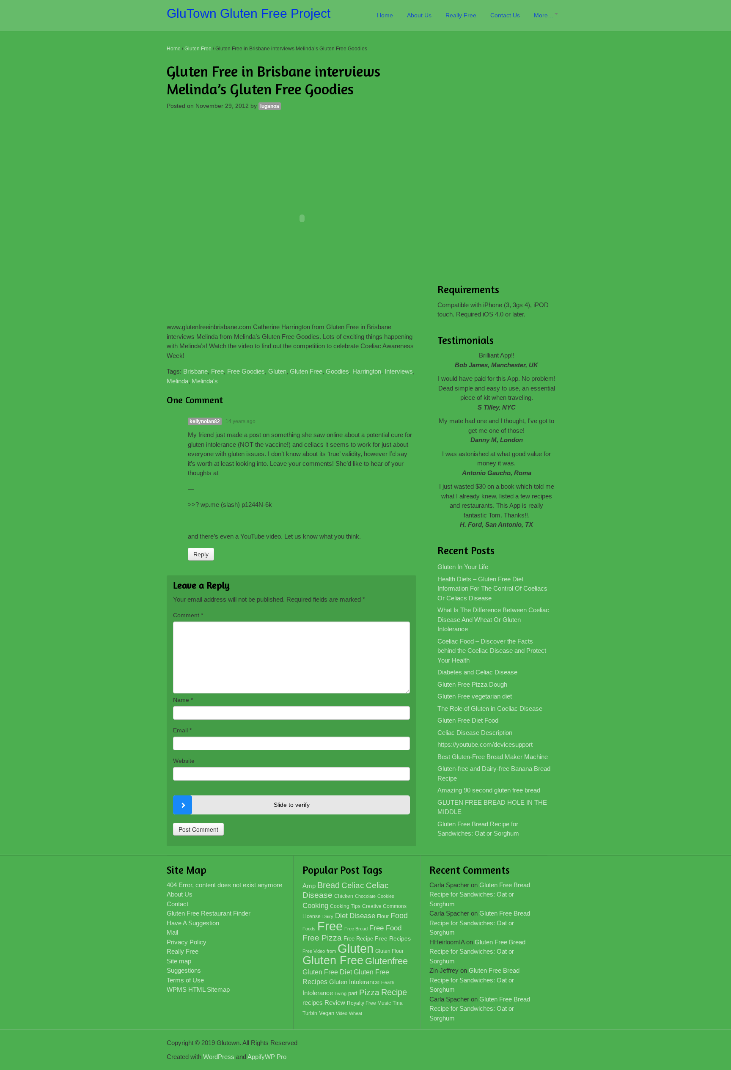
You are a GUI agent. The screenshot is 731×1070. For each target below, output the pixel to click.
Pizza (369, 992)
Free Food (385, 928)
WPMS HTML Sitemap (198, 989)
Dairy (327, 916)
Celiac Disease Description (474, 732)
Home (385, 15)
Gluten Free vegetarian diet (474, 696)
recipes (312, 1002)
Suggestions (184, 970)
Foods (309, 928)
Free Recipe (358, 938)
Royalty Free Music (369, 1003)
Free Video (313, 951)
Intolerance (317, 992)
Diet (341, 916)
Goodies (337, 371)
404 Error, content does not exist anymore (224, 884)
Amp (309, 886)
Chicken (343, 896)
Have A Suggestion (193, 923)
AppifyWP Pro (266, 1056)
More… (544, 15)
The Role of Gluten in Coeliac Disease (489, 708)
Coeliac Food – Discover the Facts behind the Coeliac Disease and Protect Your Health (491, 651)
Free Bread (356, 928)
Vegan (326, 1013)
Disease (362, 916)
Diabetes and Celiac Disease (477, 672)
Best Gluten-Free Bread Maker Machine (492, 756)
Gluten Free (198, 49)
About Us (419, 15)
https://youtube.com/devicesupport (485, 744)
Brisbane (195, 371)
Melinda (177, 381)
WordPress (218, 1056)
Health (387, 982)
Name (183, 699)
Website (184, 760)
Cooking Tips (345, 906)
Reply (201, 554)
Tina (398, 1003)
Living (340, 993)
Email (182, 730)
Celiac (352, 885)
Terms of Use (185, 980)
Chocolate (365, 896)
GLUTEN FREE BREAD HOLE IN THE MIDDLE (492, 807)
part (352, 993)
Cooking (315, 906)
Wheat (355, 1013)
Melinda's (205, 381)
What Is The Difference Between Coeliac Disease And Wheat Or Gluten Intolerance (493, 619)
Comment (188, 615)
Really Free (460, 15)
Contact (177, 904)
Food (399, 915)
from (331, 951)
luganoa (269, 106)
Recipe (394, 992)
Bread (328, 885)
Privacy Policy (186, 942)
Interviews (399, 371)
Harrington (366, 371)
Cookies (385, 896)
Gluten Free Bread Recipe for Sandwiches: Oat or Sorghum (478, 828)
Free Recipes (393, 938)
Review (334, 1002)
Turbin (309, 1013)
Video (341, 1013)
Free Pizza (322, 937)
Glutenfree (386, 961)
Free (217, 371)
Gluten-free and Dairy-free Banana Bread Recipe (493, 773)
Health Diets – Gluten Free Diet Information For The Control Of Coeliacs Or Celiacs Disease (492, 588)
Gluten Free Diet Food (467, 720)
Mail (172, 932)
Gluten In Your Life (462, 566)
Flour (383, 916)
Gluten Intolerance (354, 981)
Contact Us (505, 15)
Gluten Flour (389, 951)
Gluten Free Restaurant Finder (208, 913)
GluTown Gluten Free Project (248, 13)
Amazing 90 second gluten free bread (488, 790)
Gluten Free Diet (327, 972)
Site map (179, 961)
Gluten (277, 371)
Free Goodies (246, 371)
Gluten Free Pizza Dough (472, 684)
